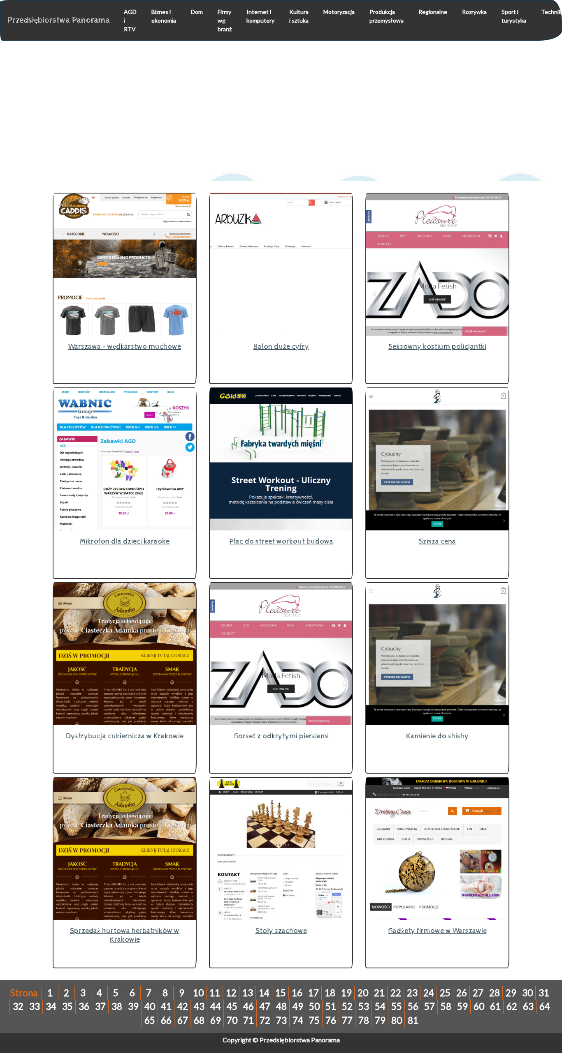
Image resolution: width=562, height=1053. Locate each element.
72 (265, 1020)
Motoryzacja (339, 11)
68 (199, 1020)
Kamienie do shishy (437, 736)
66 (166, 1020)
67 (182, 1020)
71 (248, 1020)
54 (380, 1006)
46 (248, 1006)
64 (544, 1006)
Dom (197, 11)
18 (330, 992)
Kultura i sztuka (299, 16)
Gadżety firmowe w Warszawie (437, 930)
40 (149, 1006)
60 (479, 1006)
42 (182, 1006)
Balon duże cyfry (281, 346)
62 (511, 1006)
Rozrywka (474, 11)
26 (461, 992)
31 (544, 992)
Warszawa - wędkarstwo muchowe (124, 346)
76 (330, 1020)
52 (347, 1006)
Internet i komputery (260, 16)
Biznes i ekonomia (163, 16)
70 (232, 1020)
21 (379, 992)
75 (314, 1020)
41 (166, 1006)
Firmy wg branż (225, 20)
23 (412, 992)
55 (396, 1006)
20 (363, 992)
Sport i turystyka (514, 16)
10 (198, 992)
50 (314, 1006)
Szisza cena (437, 541)
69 (215, 1020)
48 (281, 1006)
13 (247, 992)
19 (346, 992)
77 (347, 1020)
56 (413, 1006)
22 (395, 992)
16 (297, 992)
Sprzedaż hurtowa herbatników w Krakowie (124, 935)
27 (478, 992)
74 (298, 1020)
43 (199, 1006)
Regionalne (432, 11)
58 (446, 1006)
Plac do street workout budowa (281, 541)
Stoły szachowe (281, 930)
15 (280, 992)
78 (363, 1020)
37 (100, 1006)
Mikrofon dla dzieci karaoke (125, 541)
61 (495, 1006)
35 (67, 1006)
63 (528, 1006)
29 (511, 992)
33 (34, 1006)
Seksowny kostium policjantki (437, 346)
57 (429, 1006)
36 (84, 1006)
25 (445, 992)
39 (133, 1006)
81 (413, 1020)
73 (281, 1020)
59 (462, 1006)
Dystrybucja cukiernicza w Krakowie (124, 736)
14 (264, 992)
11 (214, 992)
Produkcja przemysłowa (386, 16)
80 (396, 1020)
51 (330, 1006)
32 (18, 1006)
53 (363, 1006)
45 (232, 1006)
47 (265, 1006)
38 (116, 1006)
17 (313, 992)
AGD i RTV (130, 20)
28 (494, 992)
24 (428, 992)
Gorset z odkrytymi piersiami (281, 736)
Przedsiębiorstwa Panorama (58, 20)
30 (527, 992)
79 (380, 1020)
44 (215, 1006)
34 (51, 1006)
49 (298, 1006)
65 (149, 1020)
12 (231, 992)
